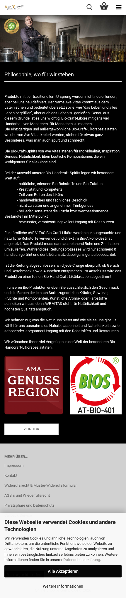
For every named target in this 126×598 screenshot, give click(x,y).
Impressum (13, 465)
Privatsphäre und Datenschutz (29, 505)
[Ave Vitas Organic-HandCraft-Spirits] (11, 7)
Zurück (32, 429)
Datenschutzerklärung (81, 559)
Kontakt (10, 475)
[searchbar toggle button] (89, 7)
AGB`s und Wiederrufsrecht (27, 495)
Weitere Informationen (63, 586)
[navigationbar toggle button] (118, 7)
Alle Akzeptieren (63, 571)
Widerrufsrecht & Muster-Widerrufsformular (40, 485)
